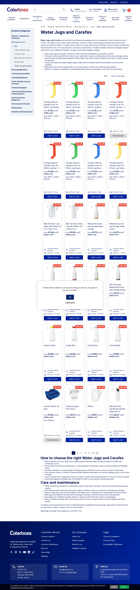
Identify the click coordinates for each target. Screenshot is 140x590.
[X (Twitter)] (20, 552)
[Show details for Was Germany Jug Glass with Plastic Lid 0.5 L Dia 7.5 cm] (52, 212)
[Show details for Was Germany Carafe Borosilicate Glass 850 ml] (118, 394)
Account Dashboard (49, 544)
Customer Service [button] (50, 532)
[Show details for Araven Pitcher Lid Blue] (52, 394)
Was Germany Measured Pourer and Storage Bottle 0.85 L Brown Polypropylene (117, 287)
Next (93, 453)
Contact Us (124, 2)
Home (43, 27)
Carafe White (114, 345)
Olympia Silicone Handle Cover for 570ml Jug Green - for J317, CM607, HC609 (74, 165)
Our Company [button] (79, 532)
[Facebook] (11, 552)
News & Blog (103, 2)
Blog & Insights (78, 540)
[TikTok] (33, 552)
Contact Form (71, 572)
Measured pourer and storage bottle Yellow (117, 226)
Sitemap (44, 556)
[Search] (63, 9)
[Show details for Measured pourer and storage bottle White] (52, 272)
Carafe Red (70, 345)
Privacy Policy (109, 540)
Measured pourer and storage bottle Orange (95, 226)
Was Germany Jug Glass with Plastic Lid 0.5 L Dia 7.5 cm (52, 226)
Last (97, 453)
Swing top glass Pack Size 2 (72, 407)
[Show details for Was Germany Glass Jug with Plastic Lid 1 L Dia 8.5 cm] (74, 212)
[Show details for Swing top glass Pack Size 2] (74, 394)
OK (70, 297)
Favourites (45, 552)
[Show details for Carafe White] (118, 333)
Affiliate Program (79, 548)
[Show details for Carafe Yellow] (52, 333)
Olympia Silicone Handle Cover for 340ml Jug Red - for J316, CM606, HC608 (118, 105)
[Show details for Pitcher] (96, 394)
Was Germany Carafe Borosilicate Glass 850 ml (117, 409)
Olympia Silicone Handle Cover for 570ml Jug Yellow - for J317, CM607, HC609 (117, 165)
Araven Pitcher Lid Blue (51, 407)
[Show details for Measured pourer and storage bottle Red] (74, 272)
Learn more (70, 303)
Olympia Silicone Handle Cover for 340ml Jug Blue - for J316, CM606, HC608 (95, 105)
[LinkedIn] (29, 552)
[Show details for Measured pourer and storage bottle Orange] (96, 212)
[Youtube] (24, 552)
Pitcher (91, 406)
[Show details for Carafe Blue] (96, 333)
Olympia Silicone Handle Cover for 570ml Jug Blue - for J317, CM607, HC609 (95, 165)
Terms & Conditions (111, 536)
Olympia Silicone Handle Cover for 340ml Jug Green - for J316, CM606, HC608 (74, 105)
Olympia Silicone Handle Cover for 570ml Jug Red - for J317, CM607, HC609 (52, 165)
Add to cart (52, 136)
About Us (114, 2)
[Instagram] (15, 552)
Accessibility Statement (112, 544)
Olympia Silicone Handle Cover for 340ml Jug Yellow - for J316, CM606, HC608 (52, 105)
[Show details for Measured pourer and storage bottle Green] (96, 272)
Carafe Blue (92, 345)
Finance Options (48, 536)
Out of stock (118, 136)
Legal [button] (106, 532)
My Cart (44, 548)
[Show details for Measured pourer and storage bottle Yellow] (118, 212)
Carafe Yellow (49, 345)
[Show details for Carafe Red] (74, 333)
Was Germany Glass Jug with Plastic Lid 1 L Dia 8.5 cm (74, 226)
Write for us (77, 544)
